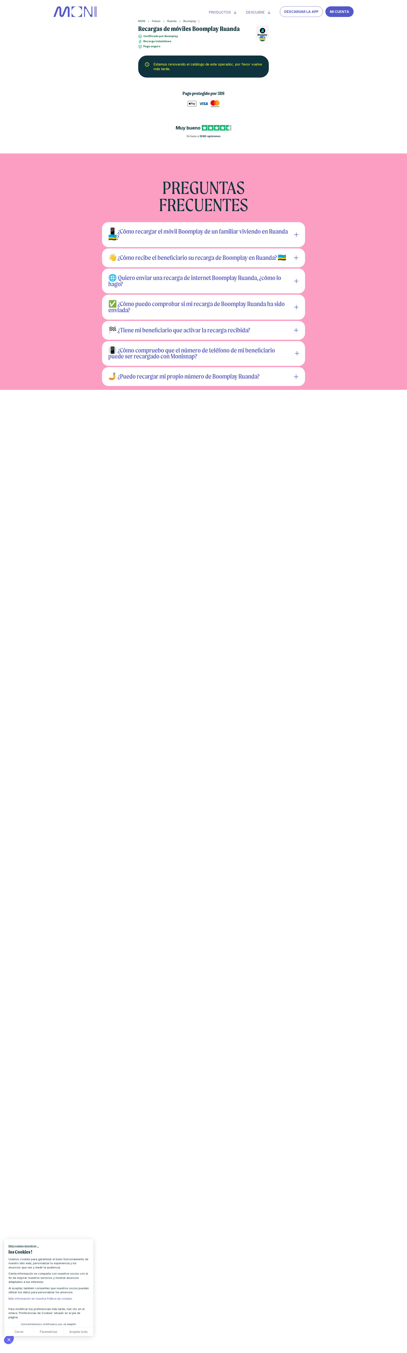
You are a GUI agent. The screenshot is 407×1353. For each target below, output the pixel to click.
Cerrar (19, 1331)
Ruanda (172, 21)
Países (156, 21)
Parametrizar (48, 1331)
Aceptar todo (78, 1331)
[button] (9, 1339)
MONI (141, 21)
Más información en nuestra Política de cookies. (40, 1298)
